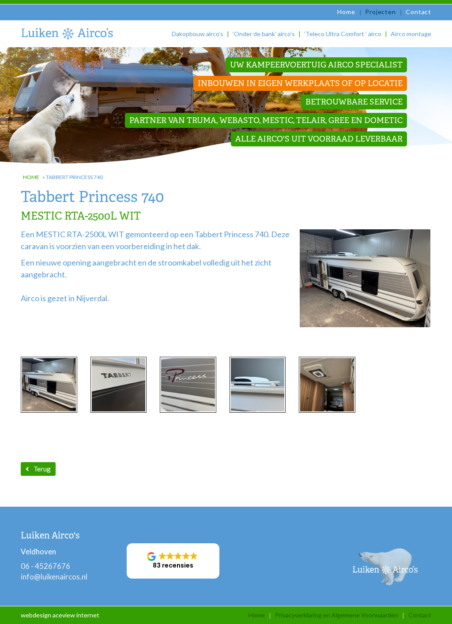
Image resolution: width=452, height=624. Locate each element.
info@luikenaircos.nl (54, 576)
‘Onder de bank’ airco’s (264, 33)
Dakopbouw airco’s (197, 33)
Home (346, 11)
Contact (418, 11)
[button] (173, 561)
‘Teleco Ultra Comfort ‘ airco (342, 33)
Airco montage (411, 33)
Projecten (380, 11)
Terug (42, 469)
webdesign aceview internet (60, 615)
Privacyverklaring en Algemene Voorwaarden (336, 615)
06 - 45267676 (45, 566)
